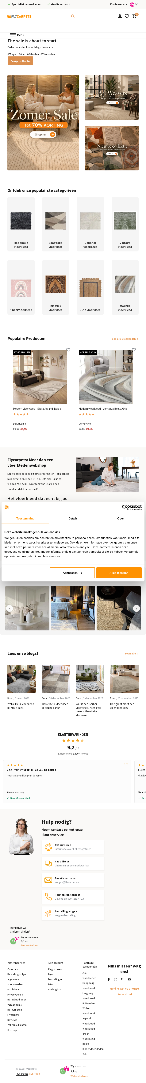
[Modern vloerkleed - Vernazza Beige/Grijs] (106, 377)
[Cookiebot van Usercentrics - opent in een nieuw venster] (125, 507)
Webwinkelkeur (30, 945)
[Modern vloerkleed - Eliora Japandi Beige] (40, 377)
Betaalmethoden (16, 999)
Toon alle (130, 653)
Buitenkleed (89, 1003)
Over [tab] (120, 518)
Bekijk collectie (20, 61)
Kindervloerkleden (93, 1049)
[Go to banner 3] (112, 148)
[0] (133, 16)
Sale (85, 1054)
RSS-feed (34, 1073)
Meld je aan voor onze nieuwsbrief (124, 991)
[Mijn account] (120, 16)
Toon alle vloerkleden (123, 338)
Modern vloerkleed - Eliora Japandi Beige (37, 408)
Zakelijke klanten (17, 1025)
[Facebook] (108, 980)
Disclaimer (13, 989)
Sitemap (12, 1030)
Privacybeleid (15, 994)
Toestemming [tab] (25, 518)
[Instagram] (115, 980)
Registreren (55, 969)
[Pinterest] (122, 980)
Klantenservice (118, 4)
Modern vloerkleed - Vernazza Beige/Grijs (103, 408)
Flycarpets (22, 1073)
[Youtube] (129, 980)
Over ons (12, 969)
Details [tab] (73, 518)
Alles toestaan (119, 572)
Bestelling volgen (17, 974)
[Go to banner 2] (112, 97)
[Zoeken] (73, 16)
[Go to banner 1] (43, 122)
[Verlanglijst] (127, 16)
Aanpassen (70, 572)
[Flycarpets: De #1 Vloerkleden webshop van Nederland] (19, 16)
